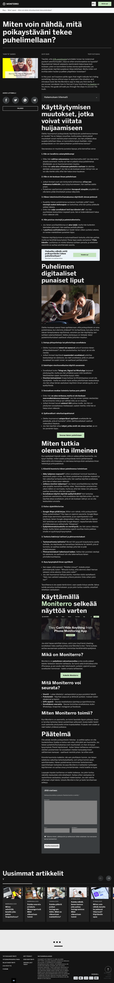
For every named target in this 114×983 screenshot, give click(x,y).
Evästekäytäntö (28, 959)
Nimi (45, 827)
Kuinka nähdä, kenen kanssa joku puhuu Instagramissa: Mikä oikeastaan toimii (77, 909)
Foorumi (5, 969)
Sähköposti (74, 827)
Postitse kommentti (51, 846)
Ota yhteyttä (7, 965)
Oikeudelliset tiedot (28, 963)
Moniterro (57, 604)
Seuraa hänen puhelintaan (71, 435)
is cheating (92, 84)
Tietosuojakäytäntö (9, 956)
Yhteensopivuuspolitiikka (11, 959)
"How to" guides (9, 54)
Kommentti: (47, 799)
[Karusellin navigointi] (104, 878)
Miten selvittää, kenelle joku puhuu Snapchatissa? (11, 912)
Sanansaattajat (109, 892)
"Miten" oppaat (12, 10)
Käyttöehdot (27, 956)
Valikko (20, 108)
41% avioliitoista (60, 59)
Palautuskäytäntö (9, 962)
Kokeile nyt (84, 254)
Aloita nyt (105, 3)
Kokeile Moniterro (70, 675)
